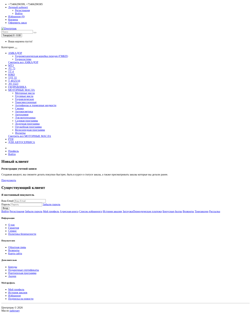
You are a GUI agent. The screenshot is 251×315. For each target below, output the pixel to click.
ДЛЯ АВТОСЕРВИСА (21, 142)
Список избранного (90, 211)
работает (15, 310)
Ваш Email (7, 200)
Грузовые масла (24, 96)
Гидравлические (24, 99)
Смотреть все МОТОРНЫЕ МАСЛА (29, 136)
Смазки (19, 108)
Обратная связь (17, 247)
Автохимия (21, 114)
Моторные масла (25, 93)
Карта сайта (15, 253)
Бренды (12, 266)
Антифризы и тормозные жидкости (35, 105)
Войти (19, 13)
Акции (12, 276)
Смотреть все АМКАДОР (23, 62)
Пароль (5, 204)
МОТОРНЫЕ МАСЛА (21, 89)
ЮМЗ (11, 74)
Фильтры (20, 133)
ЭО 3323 (13, 83)
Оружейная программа (28, 126)
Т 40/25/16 (14, 80)
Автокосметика (24, 111)
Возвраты (188, 211)
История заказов (112, 211)
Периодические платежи (147, 211)
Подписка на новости (20, 298)
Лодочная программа (27, 123)
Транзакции (201, 211)
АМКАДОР (15, 53)
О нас (11, 224)
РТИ (10, 139)
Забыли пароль (51, 204)
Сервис (12, 230)
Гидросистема (23, 59)
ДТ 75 (11, 68)
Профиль (13, 151)
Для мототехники (25, 117)
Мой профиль (51, 211)
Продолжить (8, 180)
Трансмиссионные (26, 102)
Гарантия (13, 227)
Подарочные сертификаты (23, 270)
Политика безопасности (22, 233)
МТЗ (11, 65)
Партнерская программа (22, 273)
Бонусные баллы (172, 211)
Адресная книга (69, 211)
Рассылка (214, 211)
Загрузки (128, 211)
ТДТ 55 (12, 77)
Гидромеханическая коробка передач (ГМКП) (41, 56)
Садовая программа (26, 120)
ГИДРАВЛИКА (17, 86)
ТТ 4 (11, 71)
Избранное (14, 295)
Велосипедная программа (30, 129)
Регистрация (22, 10)
